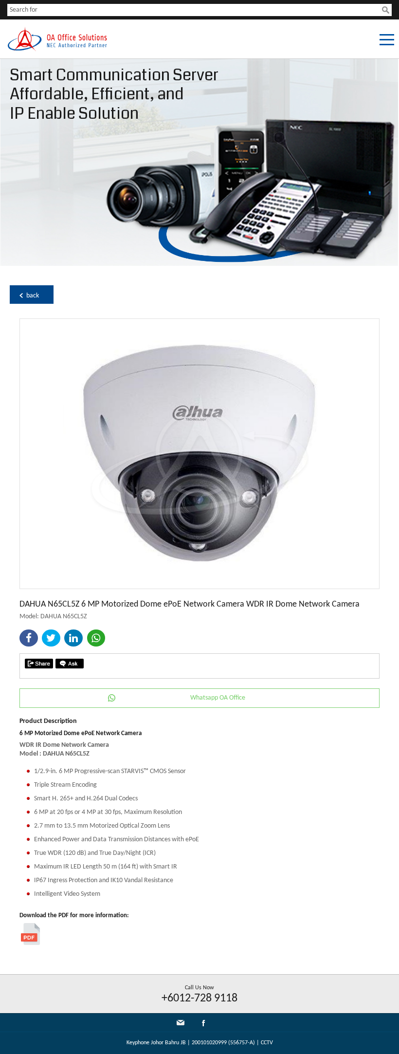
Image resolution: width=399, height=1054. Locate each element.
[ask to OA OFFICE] (69, 663)
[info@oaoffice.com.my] (180, 1022)
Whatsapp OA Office (217, 698)
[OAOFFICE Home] (57, 49)
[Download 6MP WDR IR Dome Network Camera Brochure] (30, 943)
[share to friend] (39, 663)
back (32, 295)
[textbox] (194, 10)
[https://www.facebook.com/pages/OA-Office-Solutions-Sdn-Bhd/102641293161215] (203, 1025)
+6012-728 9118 (199, 998)
